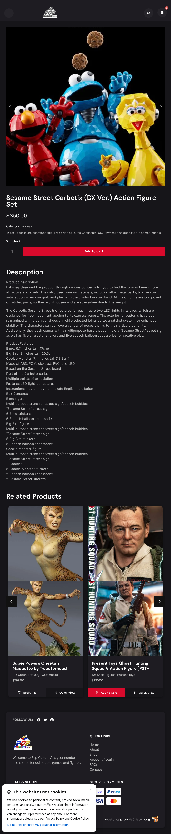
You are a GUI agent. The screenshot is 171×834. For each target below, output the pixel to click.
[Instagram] (52, 720)
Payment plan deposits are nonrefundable (132, 232)
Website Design (113, 819)
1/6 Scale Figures (24, 675)
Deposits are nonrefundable (33, 232)
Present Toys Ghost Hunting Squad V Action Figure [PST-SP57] (41, 668)
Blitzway (26, 226)
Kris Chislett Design (139, 819)
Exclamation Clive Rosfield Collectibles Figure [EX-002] (121, 665)
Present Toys (47, 675)
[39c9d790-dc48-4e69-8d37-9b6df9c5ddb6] (85, 106)
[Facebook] (38, 720)
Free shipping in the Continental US (78, 232)
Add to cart (94, 251)
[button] (10, 106)
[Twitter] (45, 720)
